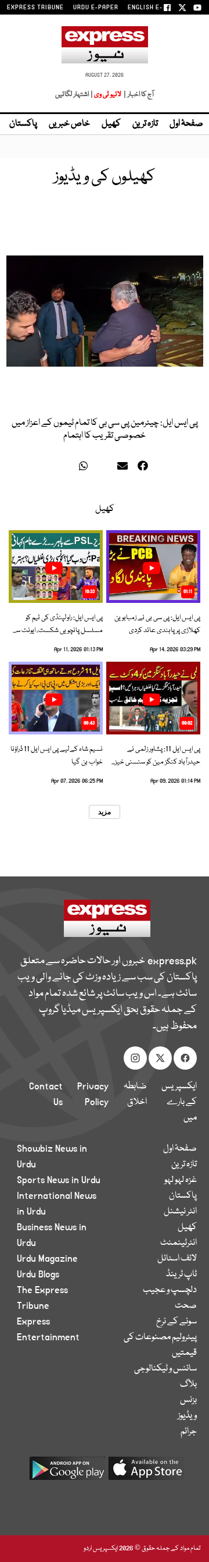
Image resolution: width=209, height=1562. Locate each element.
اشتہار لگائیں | (74, 94)
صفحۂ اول (186, 124)
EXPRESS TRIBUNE (35, 7)
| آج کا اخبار (138, 94)
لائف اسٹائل (177, 1259)
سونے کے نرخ (176, 1322)
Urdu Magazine (47, 1259)
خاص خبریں (69, 124)
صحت (186, 1306)
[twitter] (68, 468)
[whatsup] (86, 468)
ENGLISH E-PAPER (155, 7)
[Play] (151, 568)
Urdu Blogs (38, 1274)
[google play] (67, 1473)
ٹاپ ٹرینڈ (181, 1274)
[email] (124, 468)
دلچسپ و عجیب (170, 1290)
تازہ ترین (145, 124)
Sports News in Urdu (58, 1180)
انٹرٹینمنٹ (178, 1243)
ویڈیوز (187, 1416)
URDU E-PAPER (95, 7)
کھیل (111, 124)
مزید (104, 812)
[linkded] (105, 468)
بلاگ (188, 1384)
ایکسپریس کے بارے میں (179, 1102)
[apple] (146, 1473)
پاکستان (23, 124)
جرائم (189, 1432)
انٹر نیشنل (180, 1212)
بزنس (188, 1400)
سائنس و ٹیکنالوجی (165, 1369)
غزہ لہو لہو (180, 1180)
